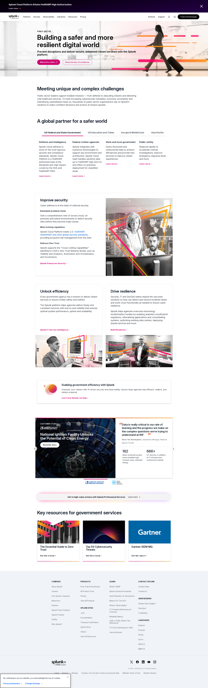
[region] (35, 681)
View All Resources (88, 636)
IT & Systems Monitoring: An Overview (120, 610)
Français (141, 630)
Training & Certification (89, 622)
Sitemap (75, 673)
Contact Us (142, 591)
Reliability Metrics (116, 617)
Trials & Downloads (188, 17)
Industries (61, 17)
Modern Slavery (150, 673)
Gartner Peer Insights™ (147, 604)
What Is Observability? (118, 605)
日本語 (140, 635)
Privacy (65, 673)
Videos (83, 632)
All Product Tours (87, 591)
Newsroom (56, 601)
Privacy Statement (11, 683)
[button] (27, 17)
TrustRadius (143, 613)
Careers (55, 591)
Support (161, 17)
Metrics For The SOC (117, 601)
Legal (57, 673)
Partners (55, 605)
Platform (26, 17)
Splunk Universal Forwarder (120, 591)
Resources (72, 17)
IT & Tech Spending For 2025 (121, 628)
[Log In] (169, 17)
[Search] (174, 16)
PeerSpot (142, 608)
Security (36, 17)
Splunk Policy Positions (61, 610)
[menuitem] (27, 17)
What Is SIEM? (114, 587)
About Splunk (57, 587)
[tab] (62, 132)
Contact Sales (143, 587)
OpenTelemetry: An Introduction (122, 596)
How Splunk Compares (61, 596)
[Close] (67, 676)
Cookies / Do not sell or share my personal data (100, 673)
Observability (48, 17)
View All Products (87, 601)
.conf (82, 613)
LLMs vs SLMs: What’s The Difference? (119, 622)
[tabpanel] (104, 448)
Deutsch (141, 625)
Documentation (86, 618)
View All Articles (115, 632)
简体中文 (141, 644)
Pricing (83, 596)
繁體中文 (141, 649)
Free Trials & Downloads (90, 587)
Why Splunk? (57, 624)
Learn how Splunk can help (74, 398)
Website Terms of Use (131, 673)
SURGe (54, 619)
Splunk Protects (58, 615)
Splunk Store (86, 627)
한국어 (140, 639)
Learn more (13, 8)
